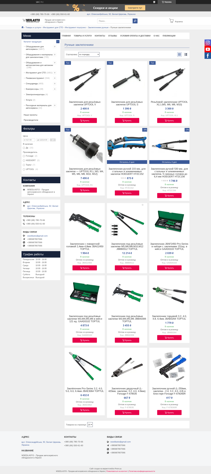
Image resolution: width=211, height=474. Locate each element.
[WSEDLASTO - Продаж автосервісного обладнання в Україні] (32, 21)
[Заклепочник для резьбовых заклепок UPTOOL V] (85, 79)
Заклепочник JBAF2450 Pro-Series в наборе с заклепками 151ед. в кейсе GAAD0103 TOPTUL (169, 246)
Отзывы (112, 36)
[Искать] (135, 21)
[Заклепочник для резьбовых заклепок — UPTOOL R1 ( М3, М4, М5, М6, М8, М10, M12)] (85, 146)
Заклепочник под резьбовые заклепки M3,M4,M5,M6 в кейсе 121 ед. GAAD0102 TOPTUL (84, 319)
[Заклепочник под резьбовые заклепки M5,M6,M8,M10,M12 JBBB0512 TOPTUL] (127, 221)
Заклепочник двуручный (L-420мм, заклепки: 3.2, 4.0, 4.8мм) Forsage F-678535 (127, 391)
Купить (86, 120)
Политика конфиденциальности (142, 471)
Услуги (29, 100)
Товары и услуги (33, 27)
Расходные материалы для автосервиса (39, 106)
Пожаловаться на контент (117, 471)
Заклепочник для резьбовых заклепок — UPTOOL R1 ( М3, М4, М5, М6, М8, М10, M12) (85, 171)
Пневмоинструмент (35, 78)
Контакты (100, 36)
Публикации (169, 36)
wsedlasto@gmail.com (37, 236)
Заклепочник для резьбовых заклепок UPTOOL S (127, 103)
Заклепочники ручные (98, 27)
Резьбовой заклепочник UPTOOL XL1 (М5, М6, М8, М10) (169, 103)
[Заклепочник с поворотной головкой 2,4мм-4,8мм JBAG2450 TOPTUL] (85, 221)
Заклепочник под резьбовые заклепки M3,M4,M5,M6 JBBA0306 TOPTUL (127, 319)
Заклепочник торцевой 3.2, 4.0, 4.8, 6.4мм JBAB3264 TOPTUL (169, 317)
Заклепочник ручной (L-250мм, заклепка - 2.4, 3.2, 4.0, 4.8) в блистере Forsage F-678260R (169, 391)
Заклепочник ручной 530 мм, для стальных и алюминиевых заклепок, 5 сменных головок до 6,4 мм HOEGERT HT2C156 (169, 173)
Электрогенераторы (35, 94)
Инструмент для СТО (53, 27)
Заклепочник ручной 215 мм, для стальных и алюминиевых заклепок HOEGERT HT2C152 (127, 171)
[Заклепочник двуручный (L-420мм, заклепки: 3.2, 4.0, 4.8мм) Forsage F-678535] (127, 366)
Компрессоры (32, 89)
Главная (66, 36)
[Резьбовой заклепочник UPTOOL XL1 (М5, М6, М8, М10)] (169, 79)
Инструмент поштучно (75, 27)
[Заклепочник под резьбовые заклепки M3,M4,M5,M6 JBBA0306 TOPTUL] (127, 293)
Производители (31, 120)
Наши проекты (30, 115)
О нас (156, 36)
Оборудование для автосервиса (35, 47)
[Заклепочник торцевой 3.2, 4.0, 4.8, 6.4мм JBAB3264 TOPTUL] (169, 293)
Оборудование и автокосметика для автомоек (39, 63)
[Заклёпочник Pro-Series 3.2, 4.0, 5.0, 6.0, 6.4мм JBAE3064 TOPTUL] (85, 366)
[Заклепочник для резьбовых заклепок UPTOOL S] (127, 79)
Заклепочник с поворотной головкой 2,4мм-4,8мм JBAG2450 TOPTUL (84, 246)
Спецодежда (32, 83)
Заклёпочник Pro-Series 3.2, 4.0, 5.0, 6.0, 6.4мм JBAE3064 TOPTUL (85, 389)
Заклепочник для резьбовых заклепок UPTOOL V (85, 103)
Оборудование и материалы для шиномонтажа (39, 55)
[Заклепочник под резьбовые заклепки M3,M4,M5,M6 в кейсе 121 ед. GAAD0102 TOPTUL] (85, 293)
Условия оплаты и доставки (135, 36)
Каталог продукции (32, 41)
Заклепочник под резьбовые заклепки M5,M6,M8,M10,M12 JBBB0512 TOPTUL (127, 246)
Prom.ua (118, 469)
